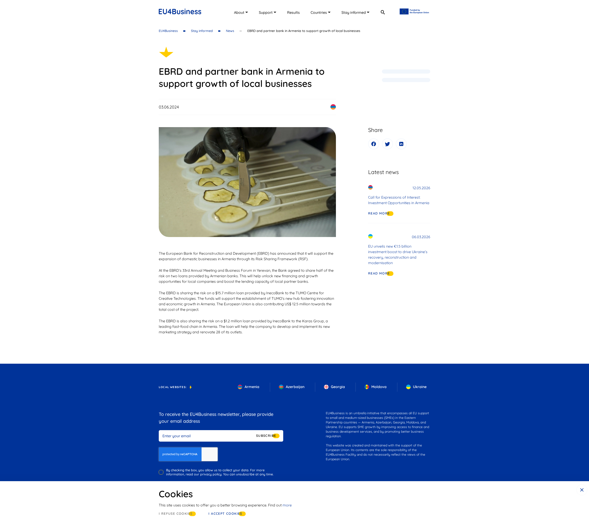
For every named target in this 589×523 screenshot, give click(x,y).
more (287, 505)
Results (293, 12)
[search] (382, 12)
